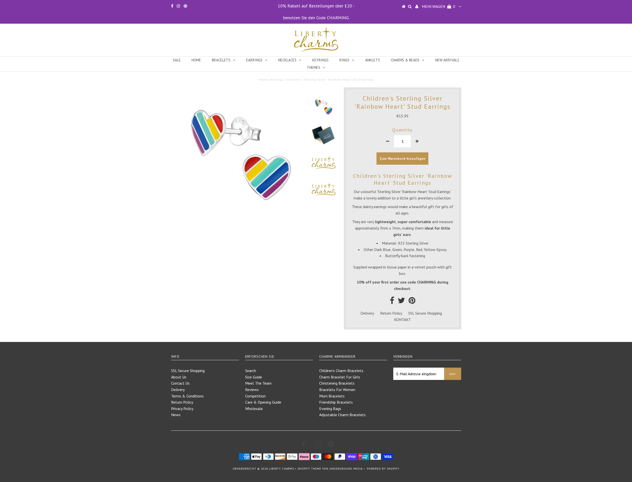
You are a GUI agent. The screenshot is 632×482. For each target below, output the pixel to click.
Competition (255, 395)
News (175, 414)
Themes (313, 67)
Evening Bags (330, 408)
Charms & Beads (405, 60)
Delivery (367, 313)
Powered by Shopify (383, 468)
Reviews (252, 389)
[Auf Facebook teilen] (392, 301)
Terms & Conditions (187, 395)
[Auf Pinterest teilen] (412, 301)
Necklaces (287, 60)
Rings (344, 60)
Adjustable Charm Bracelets (342, 414)
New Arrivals (447, 60)
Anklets (372, 60)
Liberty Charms (281, 468)
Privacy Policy (182, 408)
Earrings (254, 60)
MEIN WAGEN (438, 6)
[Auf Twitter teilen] (401, 301)
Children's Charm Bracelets (341, 370)
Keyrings (320, 60)
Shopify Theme (309, 468)
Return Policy (391, 313)
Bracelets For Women (337, 389)
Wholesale (254, 408)
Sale (177, 60)
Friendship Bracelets (336, 402)
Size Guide (253, 377)
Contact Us (180, 383)
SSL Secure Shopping (425, 313)
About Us (178, 377)
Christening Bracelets (337, 383)
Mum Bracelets (332, 395)
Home (196, 60)
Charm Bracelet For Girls (339, 377)
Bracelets (221, 60)
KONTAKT (402, 319)
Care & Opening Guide (263, 402)
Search (250, 370)
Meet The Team (258, 383)
